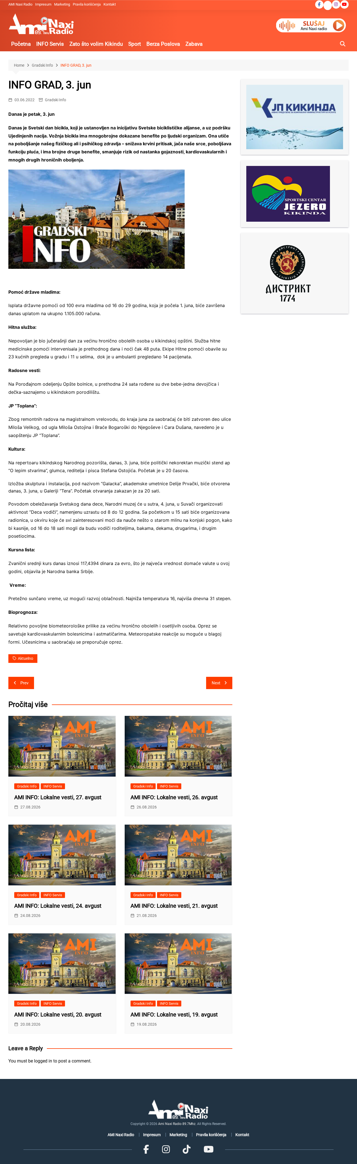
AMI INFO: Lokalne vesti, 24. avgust (58, 905)
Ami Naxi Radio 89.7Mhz (177, 1124)
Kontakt (109, 4)
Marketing (62, 4)
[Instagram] (166, 1149)
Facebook (319, 4)
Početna (21, 44)
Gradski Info (55, 100)
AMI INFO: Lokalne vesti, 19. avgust (174, 1014)
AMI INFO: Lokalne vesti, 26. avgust (174, 797)
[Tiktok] (186, 1149)
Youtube (344, 4)
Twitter (328, 6)
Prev (24, 682)
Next (216, 682)
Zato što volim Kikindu (96, 44)
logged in (43, 1061)
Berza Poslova (163, 44)
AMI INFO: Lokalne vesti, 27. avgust (58, 797)
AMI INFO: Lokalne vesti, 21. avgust (174, 905)
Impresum (43, 4)
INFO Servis (50, 44)
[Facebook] (146, 1149)
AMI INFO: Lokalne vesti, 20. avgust (58, 1014)
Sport (134, 44)
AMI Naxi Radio (20, 4)
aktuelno (25, 658)
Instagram (336, 4)
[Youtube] (208, 1149)
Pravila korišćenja (87, 4)
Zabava (193, 44)
